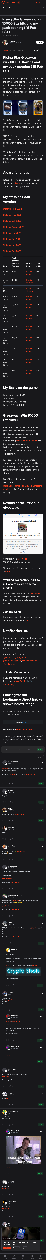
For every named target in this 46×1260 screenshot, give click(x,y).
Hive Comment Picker (26, 440)
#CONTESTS (31, 739)
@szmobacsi (21, 851)
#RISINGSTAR (7, 736)
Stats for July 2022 (12, 221)
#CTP (5, 739)
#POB (39, 739)
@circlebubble (19, 814)
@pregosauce (21, 657)
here (7, 571)
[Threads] (8, 2)
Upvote (8, 1248)
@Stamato (5, 1188)
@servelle (22, 559)
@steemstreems (29, 661)
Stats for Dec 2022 (12, 251)
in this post (35, 593)
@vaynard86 (9, 1000)
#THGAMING (17, 736)
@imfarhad (5, 1076)
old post (17, 183)
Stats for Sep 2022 (12, 233)
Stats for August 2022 (13, 227)
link (26, 620)
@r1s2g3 (12, 774)
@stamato (8, 657)
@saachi (5, 769)
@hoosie (33, 928)
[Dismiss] (37, 1229)
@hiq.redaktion (31, 774)
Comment (17, 1248)
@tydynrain (9, 664)
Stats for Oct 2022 (11, 239)
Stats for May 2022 (12, 215)
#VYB (4, 743)
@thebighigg (6, 1208)
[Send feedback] (18, 2)
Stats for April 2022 (12, 209)
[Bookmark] (29, 749)
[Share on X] (34, 50)
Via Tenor (8, 1055)
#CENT (23, 739)
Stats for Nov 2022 (12, 245)
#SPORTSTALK (28, 736)
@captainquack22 (12, 661)
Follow (40, 42)
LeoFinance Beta (24, 729)
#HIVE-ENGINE (14, 739)
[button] (5, 749)
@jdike (8, 1098)
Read (26, 1248)
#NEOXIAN (39, 736)
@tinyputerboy (7, 878)
